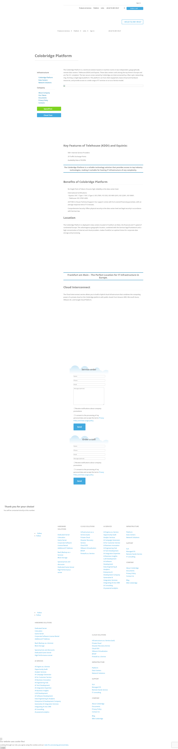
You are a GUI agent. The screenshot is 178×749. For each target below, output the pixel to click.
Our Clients (42, 95)
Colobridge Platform (45, 77)
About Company (44, 93)
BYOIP (83, 551)
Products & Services (85, 8)
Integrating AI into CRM (111, 583)
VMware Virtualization (88, 548)
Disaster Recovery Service (101, 646)
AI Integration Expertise (111, 553)
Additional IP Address (65, 548)
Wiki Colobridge (131, 583)
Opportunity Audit (109, 535)
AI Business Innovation (111, 545)
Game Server (62, 540)
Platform (96, 8)
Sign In (138, 3)
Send (79, 427)
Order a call (134, 8)
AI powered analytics (110, 588)
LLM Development (109, 559)
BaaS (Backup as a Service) (44, 643)
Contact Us (130, 576)
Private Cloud (85, 537)
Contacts (41, 103)
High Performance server (43, 655)
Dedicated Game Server (66, 567)
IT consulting (130, 557)
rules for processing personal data (56, 745)
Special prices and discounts (45, 650)
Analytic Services (109, 537)
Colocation (61, 537)
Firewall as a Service (87, 553)
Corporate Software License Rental (47, 636)
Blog (127, 580)
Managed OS (130, 551)
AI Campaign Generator (111, 540)
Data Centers (43, 80)
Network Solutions (45, 83)
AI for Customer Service (111, 543)
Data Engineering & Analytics (45, 699)
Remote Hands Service (134, 554)
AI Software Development (44, 696)
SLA (127, 549)
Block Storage (62, 558)
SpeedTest (48, 109)
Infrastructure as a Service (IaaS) (103, 641)
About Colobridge (132, 568)
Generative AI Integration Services (47, 704)
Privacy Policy (43, 100)
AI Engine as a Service (110, 532)
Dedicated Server (64, 535)
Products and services (89, 40)
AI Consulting (108, 585)
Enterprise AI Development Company (48, 701)
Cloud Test (48, 115)
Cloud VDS (84, 545)
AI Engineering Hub (110, 548)
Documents (42, 98)
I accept (3, 748)
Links (102, 8)
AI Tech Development (110, 551)
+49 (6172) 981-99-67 (112, 8)
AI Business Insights (110, 556)
